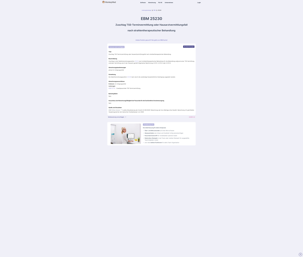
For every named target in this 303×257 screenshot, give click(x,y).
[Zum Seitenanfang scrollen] (300, 254)
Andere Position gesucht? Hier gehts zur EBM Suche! (151, 40)
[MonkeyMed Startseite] (109, 2)
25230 (129, 77)
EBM (154, 10)
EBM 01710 (112, 88)
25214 (136, 61)
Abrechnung (152, 2)
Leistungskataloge (146, 10)
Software (143, 2)
